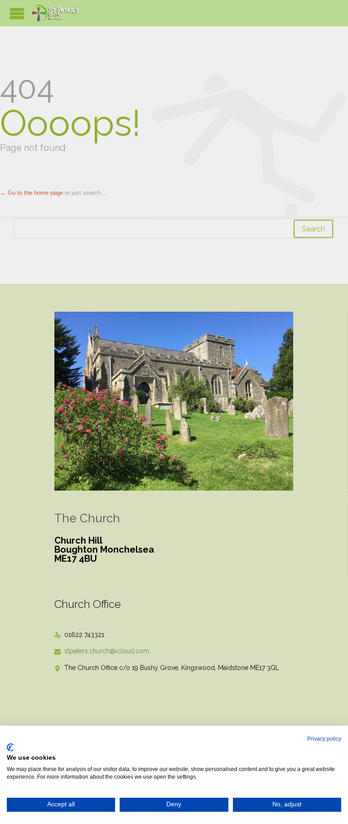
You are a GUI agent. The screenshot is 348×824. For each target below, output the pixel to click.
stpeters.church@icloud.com (101, 651)
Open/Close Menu (17, 13)
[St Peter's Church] (56, 13)
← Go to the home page (31, 192)
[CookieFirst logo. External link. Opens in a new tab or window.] (10, 747)
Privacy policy (324, 739)
